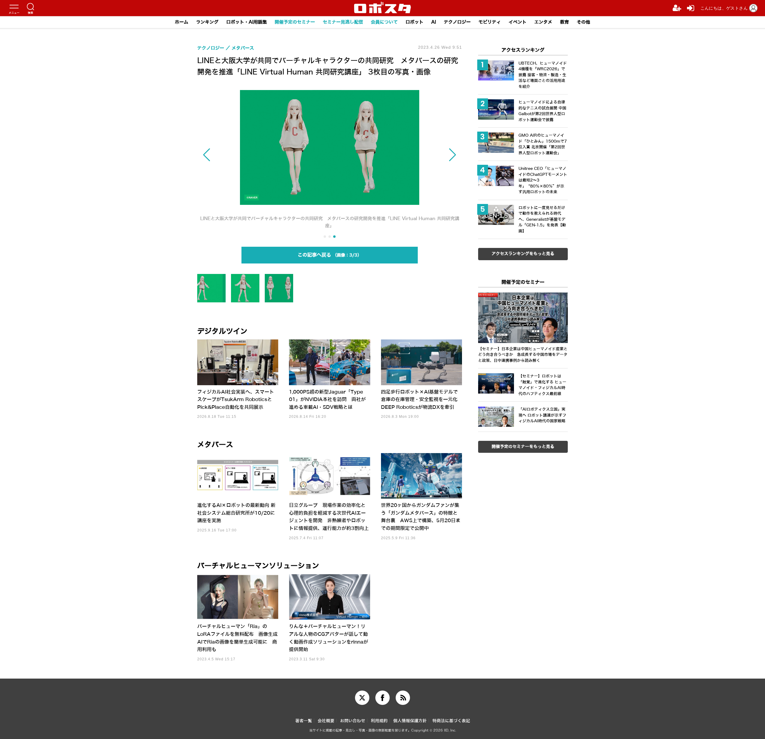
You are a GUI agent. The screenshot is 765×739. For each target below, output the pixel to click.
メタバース (215, 445)
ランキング (207, 22)
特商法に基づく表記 (451, 721)
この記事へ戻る (327, 254)
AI (433, 22)
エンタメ (543, 22)
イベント (518, 22)
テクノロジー (457, 22)
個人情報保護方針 (410, 721)
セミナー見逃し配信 (343, 22)
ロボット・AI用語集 (246, 22)
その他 (583, 22)
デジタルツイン (222, 331)
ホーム (181, 22)
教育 (564, 22)
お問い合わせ (352, 721)
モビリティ (489, 22)
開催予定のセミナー (295, 22)
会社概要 (326, 721)
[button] (237, 155)
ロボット (414, 22)
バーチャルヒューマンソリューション (258, 566)
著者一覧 (303, 721)
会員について (384, 22)
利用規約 (379, 721)
